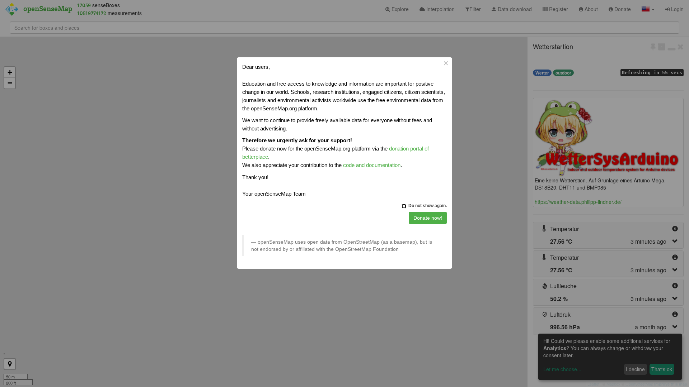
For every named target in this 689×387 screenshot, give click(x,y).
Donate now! (427, 218)
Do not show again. (427, 205)
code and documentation (371, 165)
